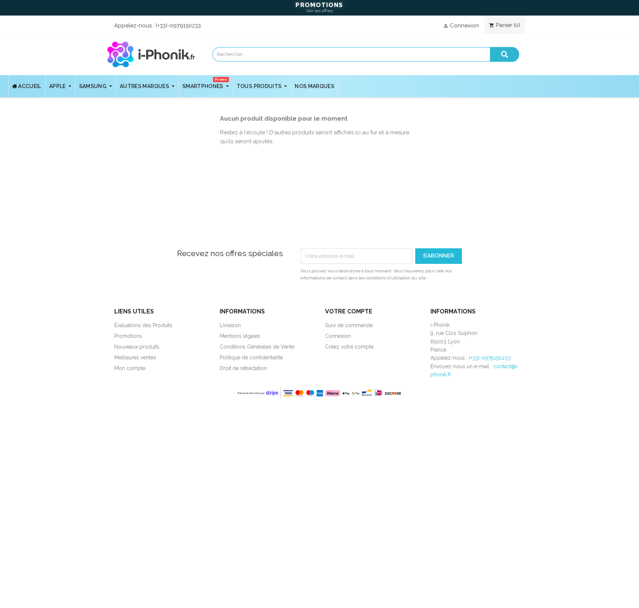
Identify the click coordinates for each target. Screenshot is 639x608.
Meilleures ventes (135, 357)
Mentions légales (240, 336)
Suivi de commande (349, 325)
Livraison (230, 325)
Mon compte (129, 368)
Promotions (128, 336)
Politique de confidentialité (251, 357)
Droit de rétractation (243, 368)
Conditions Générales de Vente (257, 347)
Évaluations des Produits (143, 325)
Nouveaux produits (136, 347)
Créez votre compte (349, 347)
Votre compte (348, 311)
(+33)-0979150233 (178, 25)
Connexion (338, 336)
